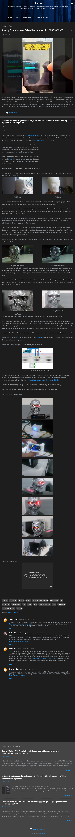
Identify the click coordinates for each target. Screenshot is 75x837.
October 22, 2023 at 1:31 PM (37, 633)
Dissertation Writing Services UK (19, 641)
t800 (54, 604)
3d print (4, 600)
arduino (21, 600)
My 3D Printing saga (24, 17)
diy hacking (5, 604)
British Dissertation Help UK (18, 633)
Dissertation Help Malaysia (17, 675)
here (10, 159)
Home (10, 17)
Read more (69, 770)
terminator (61, 604)
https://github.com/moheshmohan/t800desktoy (44, 380)
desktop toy (54, 600)
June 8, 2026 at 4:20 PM (26, 669)
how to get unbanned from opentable (21, 624)
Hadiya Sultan (14, 669)
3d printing (13, 600)
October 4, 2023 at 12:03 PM (26, 619)
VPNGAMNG (13, 619)
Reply (11, 629)
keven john (13, 648)
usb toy (19, 608)
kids (35, 604)
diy (61, 600)
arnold (28, 600)
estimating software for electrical (44, 658)
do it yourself (16, 604)
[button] (72, 30)
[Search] (72, 4)
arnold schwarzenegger (40, 600)
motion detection (44, 604)
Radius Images (41, 833)
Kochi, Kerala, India (14, 612)
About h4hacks (42, 17)
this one (40, 338)
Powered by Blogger (38, 829)
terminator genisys (8, 608)
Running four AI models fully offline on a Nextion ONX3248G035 (32, 30)
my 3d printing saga (33, 135)
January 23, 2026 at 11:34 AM (26, 648)
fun (24, 604)
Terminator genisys (40, 140)
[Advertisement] (57, 157)
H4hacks (37, 3)
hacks (30, 604)
